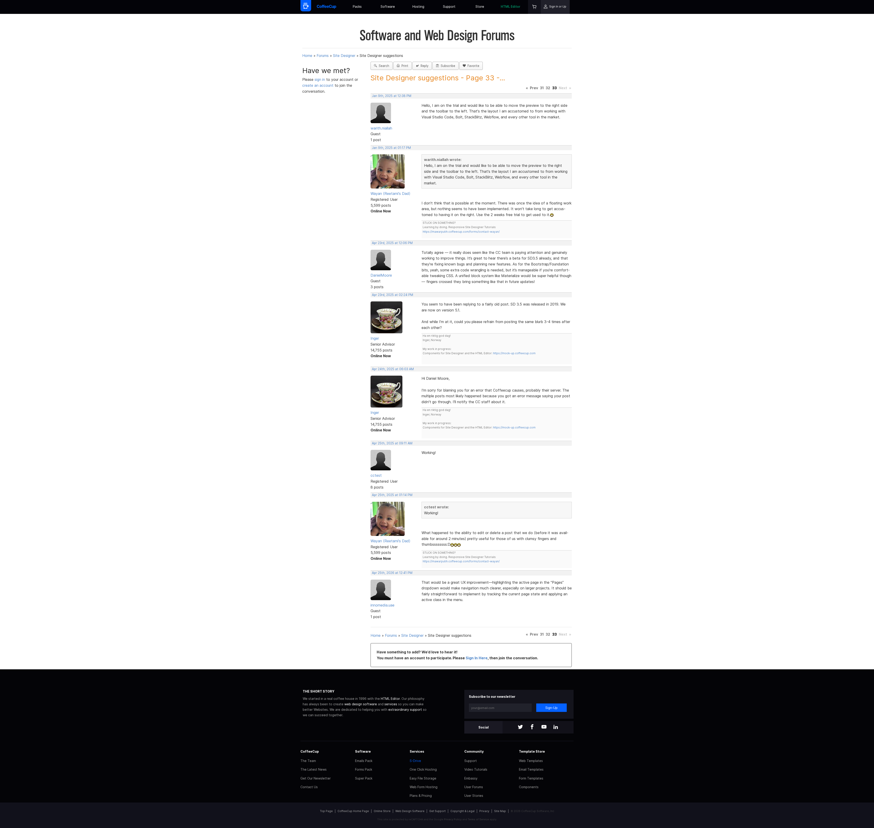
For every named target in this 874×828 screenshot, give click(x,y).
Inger (375, 338)
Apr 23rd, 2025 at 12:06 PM (392, 243)
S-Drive (415, 761)
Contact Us (309, 787)
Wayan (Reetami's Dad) (390, 193)
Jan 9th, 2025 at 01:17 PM (391, 148)
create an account (317, 85)
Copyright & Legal (462, 811)
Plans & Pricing (421, 795)
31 (542, 88)
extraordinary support (405, 709)
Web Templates (531, 761)
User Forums (473, 787)
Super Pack (363, 778)
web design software (360, 704)
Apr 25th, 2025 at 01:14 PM (392, 495)
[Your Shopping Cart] (534, 7)
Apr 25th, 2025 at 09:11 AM (392, 443)
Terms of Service (478, 819)
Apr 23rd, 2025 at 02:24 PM (392, 295)
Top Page (326, 811)
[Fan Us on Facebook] (532, 727)
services (390, 704)
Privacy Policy (453, 819)
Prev (534, 88)
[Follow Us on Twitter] (520, 727)
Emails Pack (363, 761)
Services (417, 751)
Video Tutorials (475, 769)
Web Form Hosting (423, 787)
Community (474, 751)
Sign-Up (551, 708)
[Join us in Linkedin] (555, 727)
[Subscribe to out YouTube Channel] (544, 727)
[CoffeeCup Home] (326, 7)
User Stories (473, 795)
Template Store (532, 751)
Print (404, 66)
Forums (323, 55)
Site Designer (344, 55)
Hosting (418, 6)
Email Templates (531, 769)
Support (449, 6)
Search (383, 66)
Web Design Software (409, 811)
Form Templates (531, 778)
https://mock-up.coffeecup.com (514, 353)
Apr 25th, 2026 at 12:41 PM (392, 573)
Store (479, 6)
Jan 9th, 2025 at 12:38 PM (391, 96)
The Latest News (313, 769)
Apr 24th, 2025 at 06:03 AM (393, 369)
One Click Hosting (423, 769)
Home (307, 55)
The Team (308, 761)
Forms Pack (363, 769)
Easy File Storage (423, 778)
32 (548, 88)
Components (529, 787)
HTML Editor (510, 6)
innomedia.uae (382, 605)
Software (388, 6)
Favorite (472, 66)
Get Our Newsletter (315, 778)
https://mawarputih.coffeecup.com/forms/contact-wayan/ (461, 231)
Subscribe (447, 66)
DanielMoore (381, 275)
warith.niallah (381, 128)
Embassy (471, 778)
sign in (320, 79)
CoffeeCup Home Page (353, 811)
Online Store (382, 811)
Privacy (484, 811)
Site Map (500, 811)
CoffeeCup (309, 751)
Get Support (437, 811)
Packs (357, 6)
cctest (376, 475)
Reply (423, 66)
